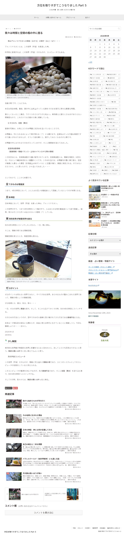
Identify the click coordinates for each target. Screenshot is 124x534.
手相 (74, 528)
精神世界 (9, 388)
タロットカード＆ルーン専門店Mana (102, 270)
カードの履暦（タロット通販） (100, 267)
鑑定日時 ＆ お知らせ (113, 528)
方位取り (87, 528)
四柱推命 (102, 528)
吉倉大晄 (104, 340)
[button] (119, 28)
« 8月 (90, 62)
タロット (80, 528)
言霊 (16, 388)
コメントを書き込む (44, 512)
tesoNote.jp (92, 285)
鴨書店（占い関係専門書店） (99, 273)
